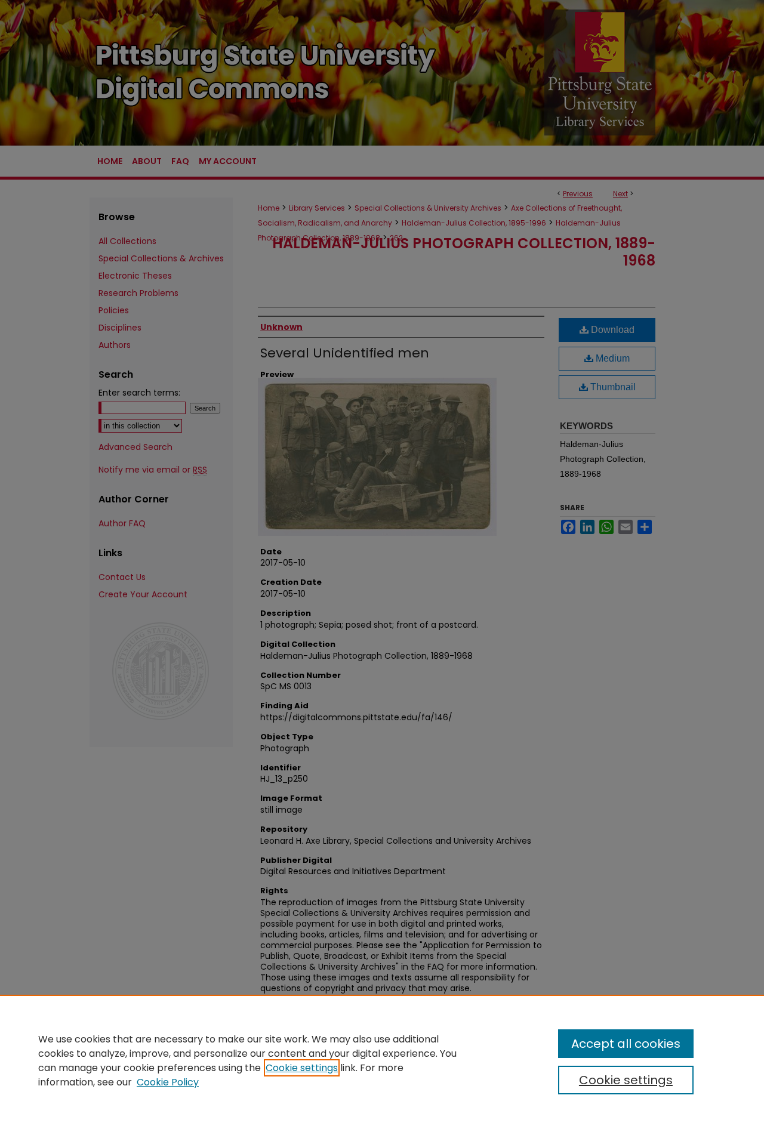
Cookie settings (302, 1068)
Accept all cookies (625, 1043)
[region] (382, 1060)
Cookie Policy (168, 1082)
